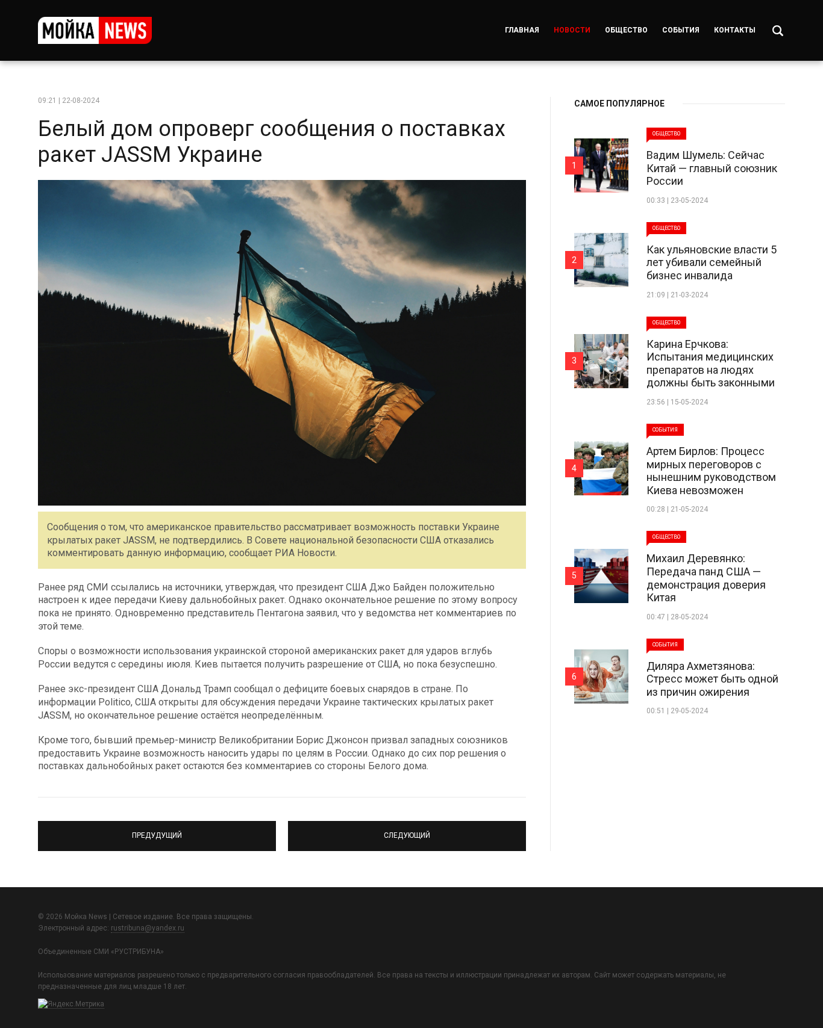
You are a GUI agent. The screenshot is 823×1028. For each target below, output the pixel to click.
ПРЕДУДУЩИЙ (157, 830)
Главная (522, 30)
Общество (626, 30)
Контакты (735, 30)
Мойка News (95, 30)
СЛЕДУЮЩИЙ (407, 830)
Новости (572, 30)
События (680, 30)
